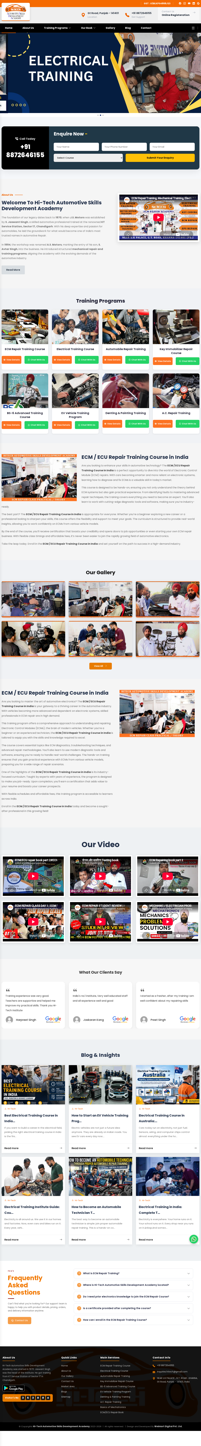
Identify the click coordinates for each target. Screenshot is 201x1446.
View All (99, 666)
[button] (98, 115)
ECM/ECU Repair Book (112, 1412)
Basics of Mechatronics (113, 1407)
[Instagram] (184, 3)
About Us (28, 28)
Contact (146, 28)
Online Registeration (176, 15)
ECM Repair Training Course (115, 1365)
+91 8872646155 (25, 151)
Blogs (64, 1391)
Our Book (86, 28)
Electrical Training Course (114, 1370)
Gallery (110, 28)
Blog (128, 28)
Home (8, 28)
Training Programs (56, 28)
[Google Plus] (198, 3)
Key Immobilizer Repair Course (116, 1381)
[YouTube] (189, 3)
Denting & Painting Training (115, 1396)
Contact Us (21, 1320)
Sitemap (66, 1396)
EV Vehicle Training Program (115, 1391)
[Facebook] (180, 3)
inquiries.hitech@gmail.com (172, 1371)
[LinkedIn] (194, 3)
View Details (13, 359)
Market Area (67, 1386)
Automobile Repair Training (115, 1376)
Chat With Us (38, 359)
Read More (13, 270)
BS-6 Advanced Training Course (117, 1386)
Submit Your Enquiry (160, 158)
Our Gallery (67, 1376)
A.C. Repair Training (110, 1402)
